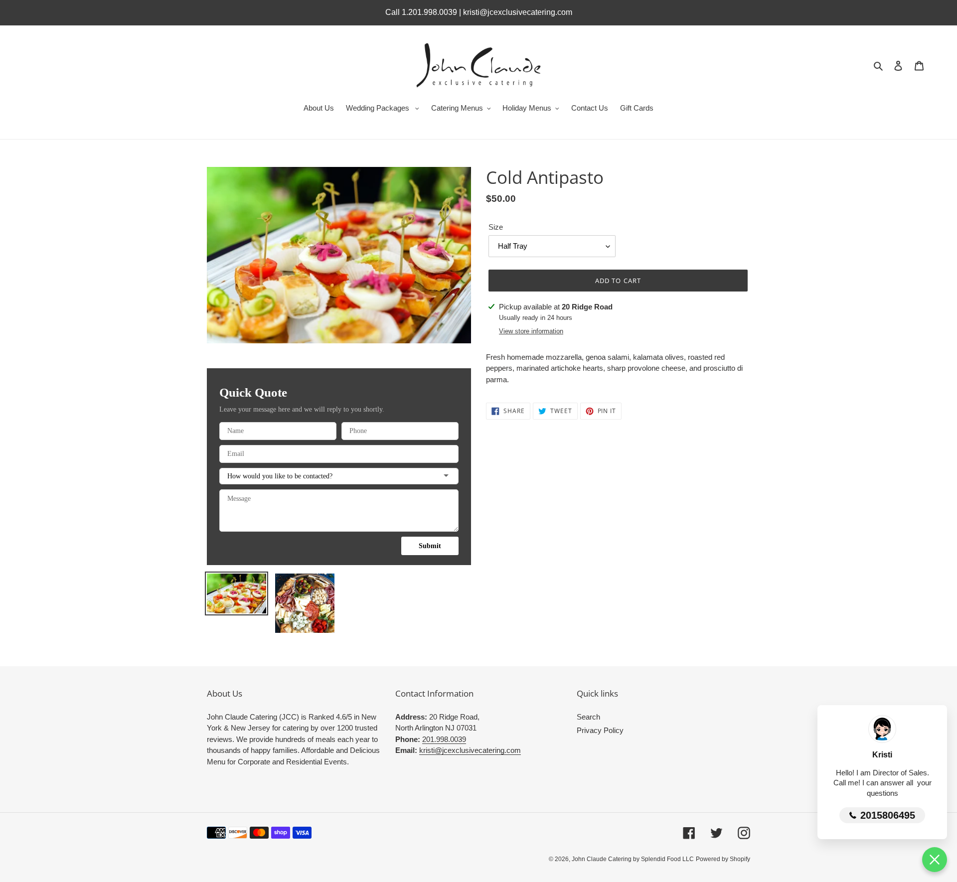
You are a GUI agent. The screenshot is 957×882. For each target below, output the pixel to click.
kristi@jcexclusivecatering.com (470, 750)
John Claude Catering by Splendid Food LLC (633, 859)
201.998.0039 (444, 739)
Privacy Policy (600, 730)
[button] (934, 859)
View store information (531, 331)
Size (495, 227)
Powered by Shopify (723, 859)
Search (588, 717)
